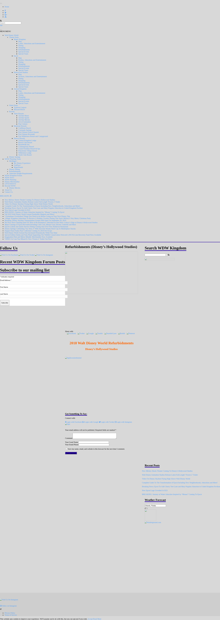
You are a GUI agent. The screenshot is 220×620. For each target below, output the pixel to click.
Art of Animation (24, 122)
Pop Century (23, 124)
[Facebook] (71, 333)
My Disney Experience (22, 163)
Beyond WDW (10, 186)
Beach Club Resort (25, 142)
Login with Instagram (124, 422)
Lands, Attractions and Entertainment (31, 43)
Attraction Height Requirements (20, 173)
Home (7, 7)
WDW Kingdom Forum (13, 175)
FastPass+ (17, 165)
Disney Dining (14, 169)
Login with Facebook (74, 422)
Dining (20, 46)
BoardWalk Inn (23, 145)
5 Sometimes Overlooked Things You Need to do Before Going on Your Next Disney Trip (37, 216)
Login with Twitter (107, 422)
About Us (8, 190)
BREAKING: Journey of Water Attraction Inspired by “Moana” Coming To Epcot (34, 212)
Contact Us (9, 192)
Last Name (4, 294)
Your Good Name (71, 442)
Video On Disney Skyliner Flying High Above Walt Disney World (29, 204)
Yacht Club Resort (25, 155)
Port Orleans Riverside (26, 134)
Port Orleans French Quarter (28, 132)
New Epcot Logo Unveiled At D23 (17, 210)
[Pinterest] (131, 333)
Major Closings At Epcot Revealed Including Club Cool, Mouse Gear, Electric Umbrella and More (40, 225)
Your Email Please (71, 445)
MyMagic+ (13, 161)
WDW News (9, 178)
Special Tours (23, 54)
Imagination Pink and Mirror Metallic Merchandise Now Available (29, 237)
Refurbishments (24, 50)
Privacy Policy (10, 613)
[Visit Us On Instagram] (44, 255)
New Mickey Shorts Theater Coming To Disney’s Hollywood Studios (167, 471)
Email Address (5, 280)
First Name (4, 287)
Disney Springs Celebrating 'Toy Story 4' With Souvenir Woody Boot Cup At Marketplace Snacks (40, 229)
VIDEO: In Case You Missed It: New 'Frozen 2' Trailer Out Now (28, 239)
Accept (90, 619)
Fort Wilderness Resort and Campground (33, 136)
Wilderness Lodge (24, 153)
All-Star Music (23, 116)
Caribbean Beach (24, 128)
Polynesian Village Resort (27, 151)
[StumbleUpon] (110, 333)
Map (20, 41)
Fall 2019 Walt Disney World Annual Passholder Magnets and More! (29, 214)
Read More (97, 619)
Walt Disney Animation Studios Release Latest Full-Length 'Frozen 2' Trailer (32, 202)
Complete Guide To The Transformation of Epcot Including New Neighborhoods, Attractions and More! (42, 206)
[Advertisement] (101, 311)
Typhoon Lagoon (20, 107)
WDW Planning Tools (13, 159)
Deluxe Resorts (19, 138)
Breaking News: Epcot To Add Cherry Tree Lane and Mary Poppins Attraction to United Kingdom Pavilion (44, 208)
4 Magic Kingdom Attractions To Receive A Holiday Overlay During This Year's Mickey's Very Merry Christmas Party (48, 218)
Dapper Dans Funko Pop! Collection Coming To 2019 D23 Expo (28, 231)
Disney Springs (14, 157)
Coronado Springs (25, 130)
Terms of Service (11, 615)
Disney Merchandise (12, 182)
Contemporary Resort (26, 147)
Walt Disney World (11, 35)
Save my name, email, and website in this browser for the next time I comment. (96, 449)
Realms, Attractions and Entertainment (32, 60)
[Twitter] (81, 333)
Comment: (69, 438)
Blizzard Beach (19, 109)
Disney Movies (14, 188)
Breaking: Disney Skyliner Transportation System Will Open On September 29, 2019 (35, 220)
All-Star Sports (23, 118)
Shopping (21, 48)
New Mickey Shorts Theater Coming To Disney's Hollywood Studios (30, 200)
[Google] (90, 333)
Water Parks (13, 105)
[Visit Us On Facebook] (9, 255)
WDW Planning (10, 180)
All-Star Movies (24, 120)
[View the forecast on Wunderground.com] (153, 522)
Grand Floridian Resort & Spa (29, 149)
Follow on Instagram (9, 606)
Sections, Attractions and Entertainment (32, 76)
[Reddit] (121, 333)
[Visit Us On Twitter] (26, 255)
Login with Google (91, 422)
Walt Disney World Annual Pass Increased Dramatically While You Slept (31, 233)
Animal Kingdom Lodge (27, 140)
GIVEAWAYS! (10, 184)
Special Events (23, 52)
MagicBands (18, 167)
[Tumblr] (99, 333)
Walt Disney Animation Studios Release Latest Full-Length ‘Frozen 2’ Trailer (170, 475)
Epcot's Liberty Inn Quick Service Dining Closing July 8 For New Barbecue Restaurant (36, 227)
